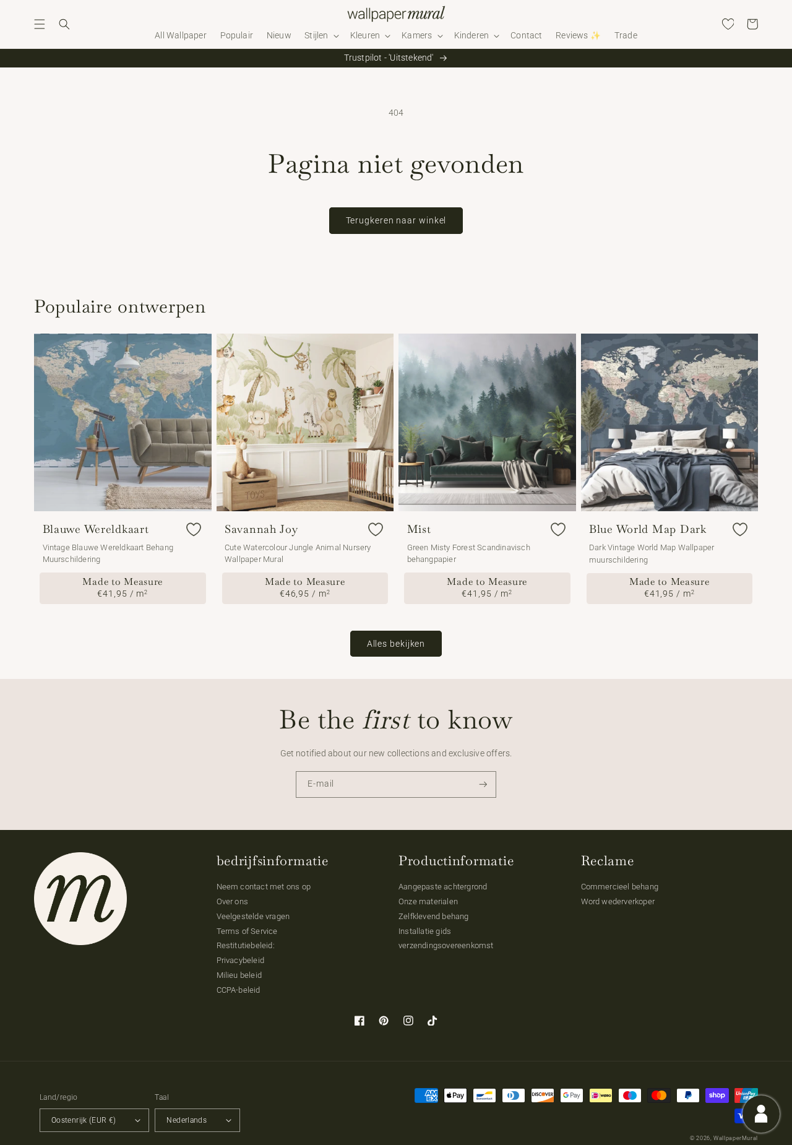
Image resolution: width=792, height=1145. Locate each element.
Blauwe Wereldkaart (96, 529)
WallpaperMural (735, 1138)
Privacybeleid (241, 960)
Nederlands (186, 1120)
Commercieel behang (620, 886)
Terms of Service (247, 931)
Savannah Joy (261, 529)
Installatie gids (424, 931)
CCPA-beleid (238, 990)
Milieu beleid (239, 975)
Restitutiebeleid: (246, 945)
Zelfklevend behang (433, 916)
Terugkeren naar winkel (396, 220)
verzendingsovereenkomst (446, 945)
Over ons (233, 901)
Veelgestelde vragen (253, 916)
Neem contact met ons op (264, 886)
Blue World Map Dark (648, 529)
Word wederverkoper (618, 901)
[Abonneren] (483, 784)
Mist (419, 529)
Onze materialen (428, 901)
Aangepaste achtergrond (442, 886)
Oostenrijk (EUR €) (83, 1120)
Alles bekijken (396, 644)
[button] (39, 24)
